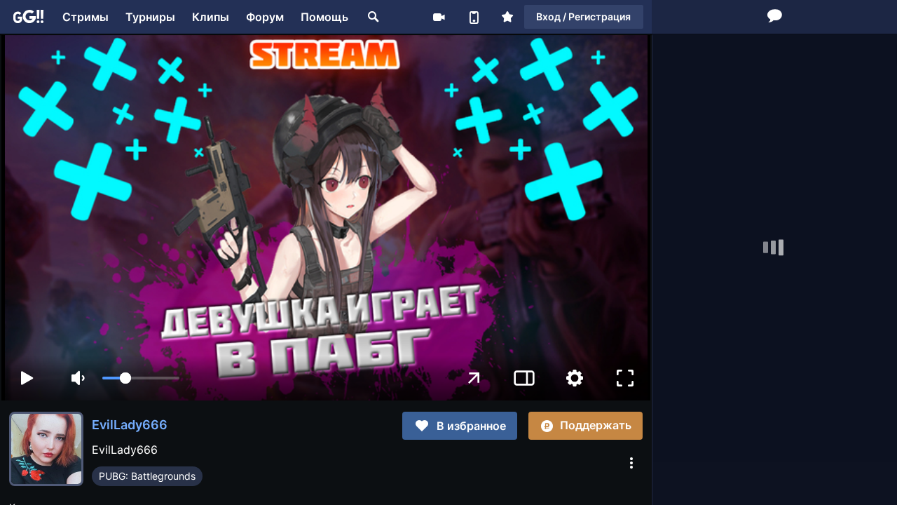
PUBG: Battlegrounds (147, 476)
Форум (265, 17)
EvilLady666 (129, 424)
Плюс (507, 17)
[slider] (140, 378)
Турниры (150, 17)
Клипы (210, 17)
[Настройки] (574, 378)
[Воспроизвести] (26, 378)
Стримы (85, 17)
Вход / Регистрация (583, 16)
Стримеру (438, 17)
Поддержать (595, 425)
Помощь (324, 17)
